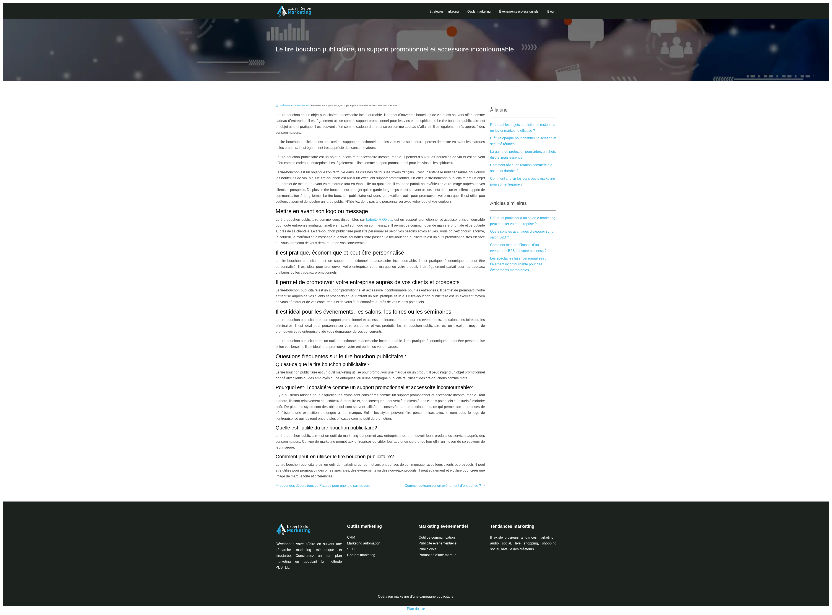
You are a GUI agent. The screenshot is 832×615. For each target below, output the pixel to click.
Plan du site (416, 609)
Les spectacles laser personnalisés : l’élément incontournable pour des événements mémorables (518, 264)
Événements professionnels (519, 11)
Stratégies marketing (444, 11)
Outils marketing (479, 11)
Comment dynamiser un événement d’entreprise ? (443, 485)
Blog (550, 11)
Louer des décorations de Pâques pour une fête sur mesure (325, 485)
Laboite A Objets (379, 219)
